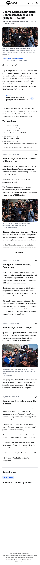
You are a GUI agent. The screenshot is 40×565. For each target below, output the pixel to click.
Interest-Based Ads (11, 557)
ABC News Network (15, 553)
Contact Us (30, 560)
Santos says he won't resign (12, 128)
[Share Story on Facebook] (3, 65)
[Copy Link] (16, 65)
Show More (19, 252)
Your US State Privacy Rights (10, 555)
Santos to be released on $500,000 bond (16, 133)
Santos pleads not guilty (11, 138)
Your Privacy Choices (20, 560)
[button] (3, 2)
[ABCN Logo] (11, 3)
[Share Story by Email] (11, 65)
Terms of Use (9, 560)
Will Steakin (7, 59)
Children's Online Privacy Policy (28, 555)
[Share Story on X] (7, 65)
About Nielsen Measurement (25, 557)
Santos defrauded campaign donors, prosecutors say (20, 143)
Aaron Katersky (18, 59)
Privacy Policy (25, 553)
